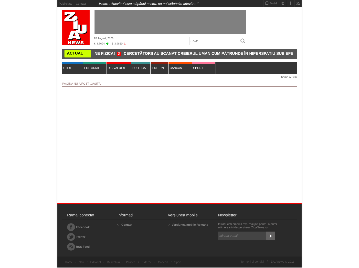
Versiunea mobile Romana (190, 224)
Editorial (95, 262)
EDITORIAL (92, 68)
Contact (81, 3)
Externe (147, 262)
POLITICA (139, 68)
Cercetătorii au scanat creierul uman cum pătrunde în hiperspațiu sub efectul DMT (214, 54)
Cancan (163, 262)
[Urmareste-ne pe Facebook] (290, 3)
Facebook (83, 227)
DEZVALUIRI (116, 68)
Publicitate (65, 3)
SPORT (198, 68)
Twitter (80, 237)
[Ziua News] (76, 27)
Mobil (273, 3)
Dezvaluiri (113, 262)
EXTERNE (159, 68)
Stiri (294, 77)
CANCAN (176, 68)
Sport (177, 262)
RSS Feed (83, 246)
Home (69, 262)
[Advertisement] (35, 73)
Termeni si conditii (252, 261)
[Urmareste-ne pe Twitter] (283, 3)
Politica (131, 262)
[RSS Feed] (298, 3)
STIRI (67, 68)
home (284, 77)
